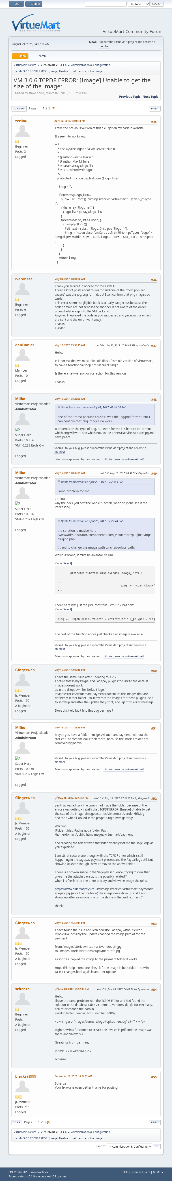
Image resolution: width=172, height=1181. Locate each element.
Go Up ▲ (158, 1172)
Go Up (17, 1122)
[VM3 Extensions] (17, 451)
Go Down (19, 108)
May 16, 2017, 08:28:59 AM (69, 398)
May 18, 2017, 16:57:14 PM (69, 922)
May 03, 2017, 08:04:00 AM (69, 279)
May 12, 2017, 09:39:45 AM (69, 345)
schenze (22, 988)
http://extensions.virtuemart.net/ (123, 459)
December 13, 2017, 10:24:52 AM (73, 1076)
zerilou (21, 120)
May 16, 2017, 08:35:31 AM (69, 473)
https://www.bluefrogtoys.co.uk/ (77, 889)
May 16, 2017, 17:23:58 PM (69, 727)
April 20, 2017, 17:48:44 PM (69, 120)
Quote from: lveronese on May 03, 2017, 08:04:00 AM (93, 407)
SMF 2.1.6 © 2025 (18, 1172)
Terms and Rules (140, 1172)
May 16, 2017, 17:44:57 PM (73, 798)
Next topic (150, 97)
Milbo (20, 398)
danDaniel (24, 344)
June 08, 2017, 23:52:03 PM (73, 989)
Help (125, 1172)
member (104, 46)
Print (155, 108)
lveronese (23, 279)
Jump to (100, 1146)
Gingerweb (25, 669)
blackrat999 (25, 1076)
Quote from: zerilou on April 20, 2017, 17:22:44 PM (92, 482)
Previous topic (129, 97)
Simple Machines (39, 1172)
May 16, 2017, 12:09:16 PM (69, 669)
